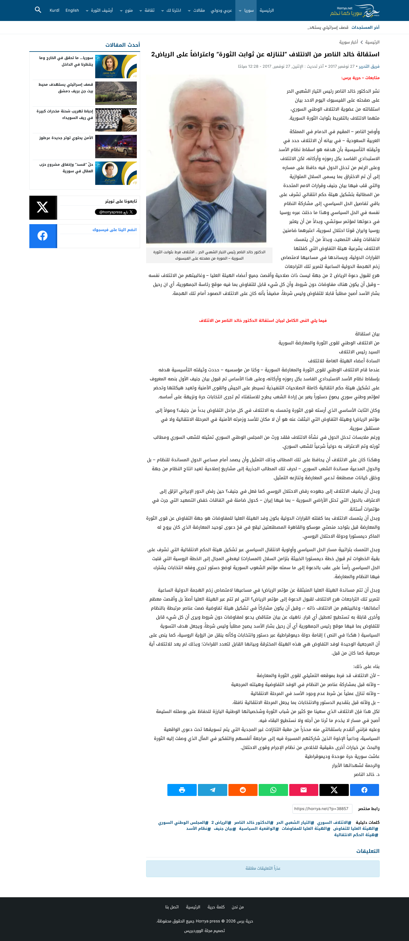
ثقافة (149, 10)
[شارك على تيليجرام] (212, 790)
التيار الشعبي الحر (293, 823)
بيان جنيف (223, 829)
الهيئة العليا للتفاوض (354, 829)
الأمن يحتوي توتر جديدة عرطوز (66, 138)
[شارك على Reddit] (243, 790)
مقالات (199, 10)
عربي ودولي (221, 10)
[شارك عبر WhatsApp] (273, 790)
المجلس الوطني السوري (181, 823)
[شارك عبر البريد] (304, 790)
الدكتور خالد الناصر (252, 823)
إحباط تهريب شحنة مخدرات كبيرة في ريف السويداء (65, 114)
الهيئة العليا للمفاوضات (304, 829)
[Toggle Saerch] (38, 10)
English (72, 10)
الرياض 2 (219, 823)
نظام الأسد (196, 829)
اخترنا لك (173, 10)
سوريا (249, 10)
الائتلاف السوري (332, 823)
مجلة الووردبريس (198, 930)
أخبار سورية (348, 42)
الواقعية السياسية (257, 829)
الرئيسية (267, 10)
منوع (129, 10)
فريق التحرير (369, 66)
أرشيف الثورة (102, 10)
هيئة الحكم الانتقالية (354, 835)
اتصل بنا (172, 907)
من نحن (238, 907)
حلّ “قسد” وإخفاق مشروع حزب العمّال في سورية (66, 167)
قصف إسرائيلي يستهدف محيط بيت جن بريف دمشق (66, 87)
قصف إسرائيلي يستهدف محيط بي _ (317, 27)
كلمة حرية (216, 907)
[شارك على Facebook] (365, 790)
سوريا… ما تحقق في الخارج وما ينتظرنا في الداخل (66, 61)
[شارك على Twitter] (334, 790)
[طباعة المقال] (182, 790)
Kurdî (54, 10)
